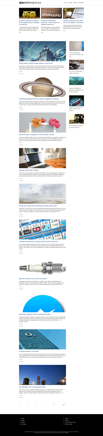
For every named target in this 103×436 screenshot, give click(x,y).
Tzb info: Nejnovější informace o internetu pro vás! (76, 54)
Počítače (70, 2)
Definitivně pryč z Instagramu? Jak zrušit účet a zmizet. (36, 134)
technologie (21, 71)
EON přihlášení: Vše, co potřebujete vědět (32, 387)
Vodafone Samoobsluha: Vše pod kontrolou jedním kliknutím (38, 241)
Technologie (80, 2)
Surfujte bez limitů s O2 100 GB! (28, 351)
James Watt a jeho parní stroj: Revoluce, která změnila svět (38, 206)
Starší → (64, 404)
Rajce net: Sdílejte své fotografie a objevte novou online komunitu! (76, 90)
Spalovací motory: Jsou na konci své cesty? (33, 278)
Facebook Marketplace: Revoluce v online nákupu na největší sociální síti (50, 22)
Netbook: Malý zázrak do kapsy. (29, 170)
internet (20, 32)
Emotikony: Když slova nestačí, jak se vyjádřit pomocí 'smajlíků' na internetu (29, 22)
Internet (65, 2)
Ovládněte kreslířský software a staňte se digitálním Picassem (39, 99)
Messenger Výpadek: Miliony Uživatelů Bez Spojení (35, 314)
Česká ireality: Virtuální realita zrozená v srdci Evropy (36, 63)
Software (75, 2)
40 (53, 404)
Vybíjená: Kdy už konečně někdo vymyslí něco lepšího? (76, 108)
